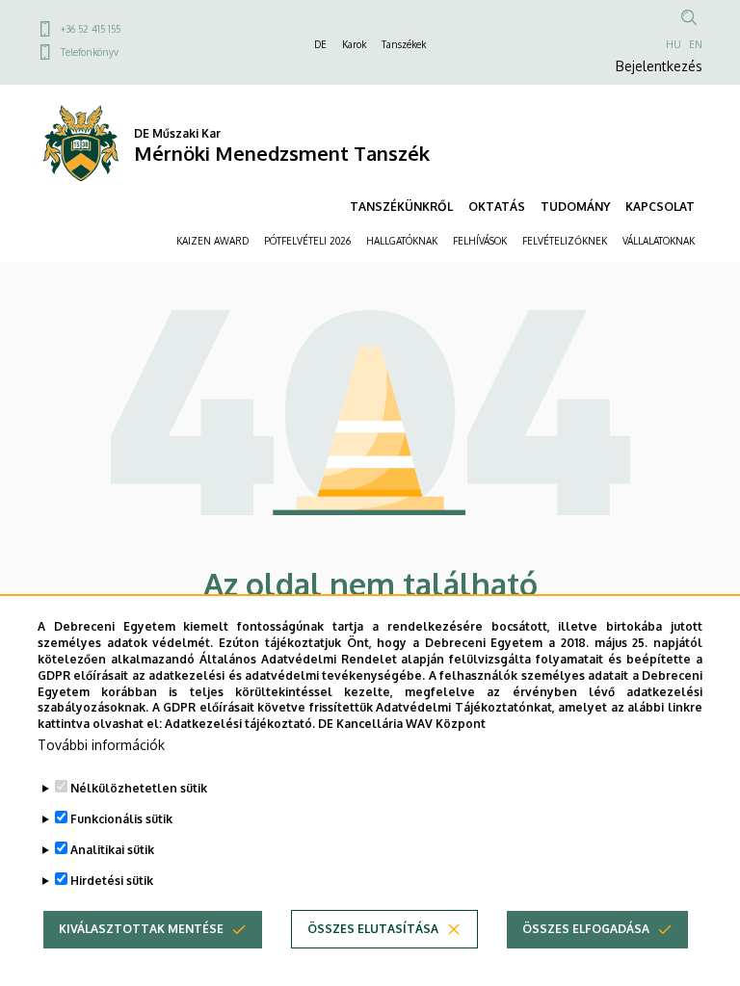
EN (695, 44)
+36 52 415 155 (90, 29)
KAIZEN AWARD (212, 240)
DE (320, 44)
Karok (354, 44)
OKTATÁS (496, 206)
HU (673, 44)
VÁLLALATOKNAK (658, 240)
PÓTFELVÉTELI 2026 (307, 240)
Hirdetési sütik (111, 880)
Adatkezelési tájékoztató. (240, 723)
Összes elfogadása (585, 928)
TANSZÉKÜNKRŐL (401, 206)
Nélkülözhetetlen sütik (138, 788)
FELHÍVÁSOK (480, 240)
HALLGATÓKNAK (401, 240)
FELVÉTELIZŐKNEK (564, 240)
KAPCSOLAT (660, 206)
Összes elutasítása (372, 928)
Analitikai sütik (112, 850)
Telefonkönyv (90, 52)
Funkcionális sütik (121, 819)
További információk (101, 745)
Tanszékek (404, 44)
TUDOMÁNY (575, 206)
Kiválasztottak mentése (141, 928)
